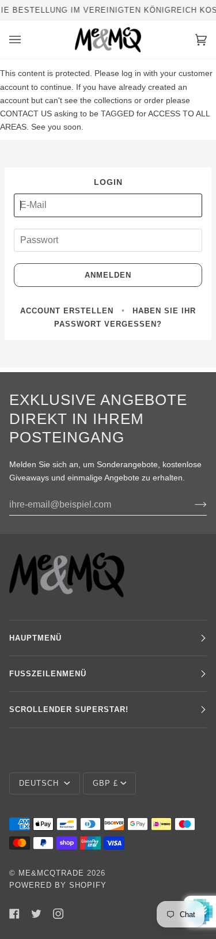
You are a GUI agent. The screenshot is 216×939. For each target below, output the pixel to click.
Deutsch (40, 783)
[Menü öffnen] (26, 40)
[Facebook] (14, 913)
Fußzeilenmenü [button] (47, 673)
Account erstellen (66, 310)
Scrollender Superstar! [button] (68, 709)
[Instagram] (58, 913)
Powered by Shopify (58, 885)
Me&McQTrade (51, 873)
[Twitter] (36, 913)
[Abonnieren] (191, 504)
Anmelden (108, 275)
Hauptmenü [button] (35, 638)
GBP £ (105, 783)
